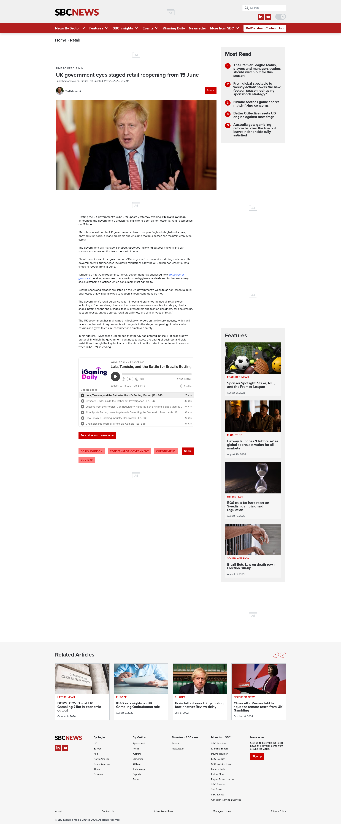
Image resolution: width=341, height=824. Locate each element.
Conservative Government (129, 451)
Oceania (98, 774)
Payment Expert (219, 754)
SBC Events (217, 794)
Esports (137, 774)
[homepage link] (77, 12)
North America (101, 759)
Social (136, 779)
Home (60, 40)
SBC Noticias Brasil (221, 764)
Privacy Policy (278, 811)
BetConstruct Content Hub (264, 28)
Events (148, 28)
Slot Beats (216, 789)
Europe (98, 749)
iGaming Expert (219, 749)
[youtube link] (268, 17)
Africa (97, 769)
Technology (139, 769)
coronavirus (165, 451)
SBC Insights (123, 28)
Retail (75, 40)
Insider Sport (218, 774)
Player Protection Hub (223, 779)
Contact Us (108, 811)
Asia (96, 754)
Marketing (138, 759)
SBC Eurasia (217, 784)
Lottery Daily (218, 769)
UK (95, 743)
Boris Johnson (91, 451)
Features (96, 28)
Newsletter (197, 28)
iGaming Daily (174, 28)
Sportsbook (139, 743)
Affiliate (137, 764)
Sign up (256, 756)
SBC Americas (219, 743)
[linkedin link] (261, 17)
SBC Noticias (218, 759)
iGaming (137, 754)
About (58, 811)
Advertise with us (163, 811)
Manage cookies (222, 811)
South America (102, 764)
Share (210, 90)
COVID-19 (87, 460)
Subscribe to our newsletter (97, 435)
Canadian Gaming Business (226, 800)
